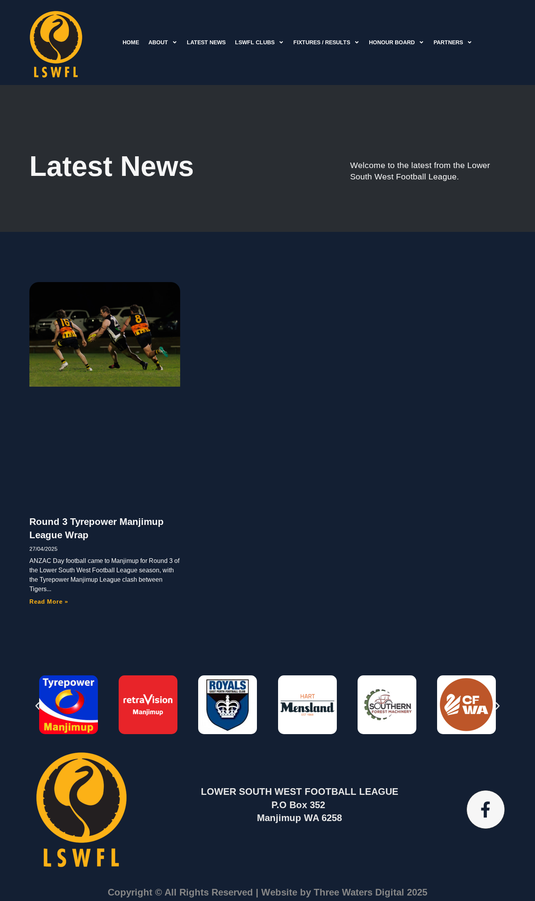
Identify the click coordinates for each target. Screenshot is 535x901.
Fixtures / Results (321, 42)
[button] (37, 706)
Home (131, 42)
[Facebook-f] (485, 809)
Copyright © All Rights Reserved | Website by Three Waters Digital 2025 (267, 892)
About (158, 42)
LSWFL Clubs (255, 42)
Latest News (206, 42)
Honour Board (392, 42)
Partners (448, 42)
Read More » (48, 601)
